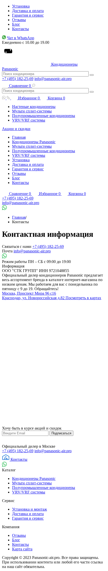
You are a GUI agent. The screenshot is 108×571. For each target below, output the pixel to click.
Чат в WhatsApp (20, 38)
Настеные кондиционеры (34, 106)
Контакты (20, 29)
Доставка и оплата (28, 11)
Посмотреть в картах (83, 298)
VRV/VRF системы (28, 120)
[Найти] (92, 75)
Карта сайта (22, 549)
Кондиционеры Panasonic (34, 142)
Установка (21, 6)
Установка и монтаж (29, 509)
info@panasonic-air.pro (53, 79)
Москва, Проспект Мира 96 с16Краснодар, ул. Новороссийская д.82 (34, 295)
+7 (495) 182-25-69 (17, 79)
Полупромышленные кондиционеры (43, 115)
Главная (19, 137)
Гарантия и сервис (28, 15)
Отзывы (19, 20)
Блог (16, 24)
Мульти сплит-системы (32, 111)
